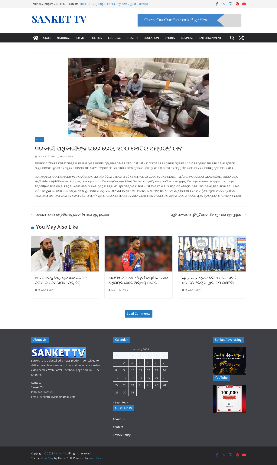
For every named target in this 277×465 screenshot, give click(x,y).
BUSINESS (187, 38)
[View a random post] (241, 37)
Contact (118, 427)
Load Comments (138, 314)
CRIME (80, 38)
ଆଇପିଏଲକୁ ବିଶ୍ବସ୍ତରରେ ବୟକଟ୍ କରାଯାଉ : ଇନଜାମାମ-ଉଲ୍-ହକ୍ (61, 280)
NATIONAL (63, 38)
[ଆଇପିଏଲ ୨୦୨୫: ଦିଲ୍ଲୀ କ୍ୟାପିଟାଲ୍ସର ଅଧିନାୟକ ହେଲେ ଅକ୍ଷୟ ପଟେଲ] (138, 238)
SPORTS (170, 38)
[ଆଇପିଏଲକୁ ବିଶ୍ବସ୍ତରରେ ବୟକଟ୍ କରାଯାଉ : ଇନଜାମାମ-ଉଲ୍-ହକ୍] (65, 238)
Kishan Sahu (66, 156)
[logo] (58, 349)
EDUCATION (151, 38)
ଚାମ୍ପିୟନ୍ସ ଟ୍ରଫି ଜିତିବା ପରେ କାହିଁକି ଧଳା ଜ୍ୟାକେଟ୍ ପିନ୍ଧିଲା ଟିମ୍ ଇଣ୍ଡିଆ (209, 280)
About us (119, 419)
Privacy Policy (122, 435)
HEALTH (132, 38)
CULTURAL (114, 38)
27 (156, 385)
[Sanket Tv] (35, 37)
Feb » (125, 402)
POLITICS (96, 38)
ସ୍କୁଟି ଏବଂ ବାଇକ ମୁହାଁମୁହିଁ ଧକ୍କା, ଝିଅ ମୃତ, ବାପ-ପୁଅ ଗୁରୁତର (206, 215)
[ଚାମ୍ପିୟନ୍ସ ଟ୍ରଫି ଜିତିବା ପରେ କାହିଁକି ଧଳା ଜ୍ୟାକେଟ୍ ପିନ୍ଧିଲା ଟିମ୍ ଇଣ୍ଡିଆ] (212, 238)
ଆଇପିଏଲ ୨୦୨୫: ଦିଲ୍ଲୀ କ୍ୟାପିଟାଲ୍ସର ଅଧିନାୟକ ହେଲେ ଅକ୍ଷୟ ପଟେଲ (138, 280)
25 (140, 385)
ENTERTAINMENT (210, 38)
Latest (39, 139)
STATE (47, 38)
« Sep (116, 402)
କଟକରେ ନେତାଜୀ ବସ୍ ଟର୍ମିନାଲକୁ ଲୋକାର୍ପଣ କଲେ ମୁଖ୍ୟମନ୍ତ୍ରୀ (72, 215)
